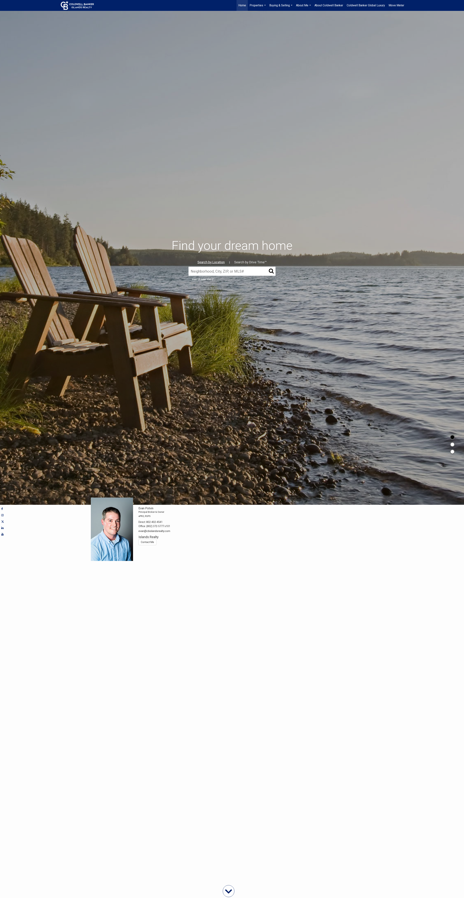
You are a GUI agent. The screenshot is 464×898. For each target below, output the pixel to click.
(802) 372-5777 (155, 526)
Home (242, 5)
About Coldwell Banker (328, 5)
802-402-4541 (154, 522)
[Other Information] (452, 451)
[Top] (452, 437)
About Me (304, 7)
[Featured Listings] (452, 444)
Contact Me (147, 542)
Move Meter (396, 5)
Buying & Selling (281, 7)
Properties (258, 7)
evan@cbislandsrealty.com (154, 531)
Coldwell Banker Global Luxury (366, 5)
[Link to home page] (79, 5)
